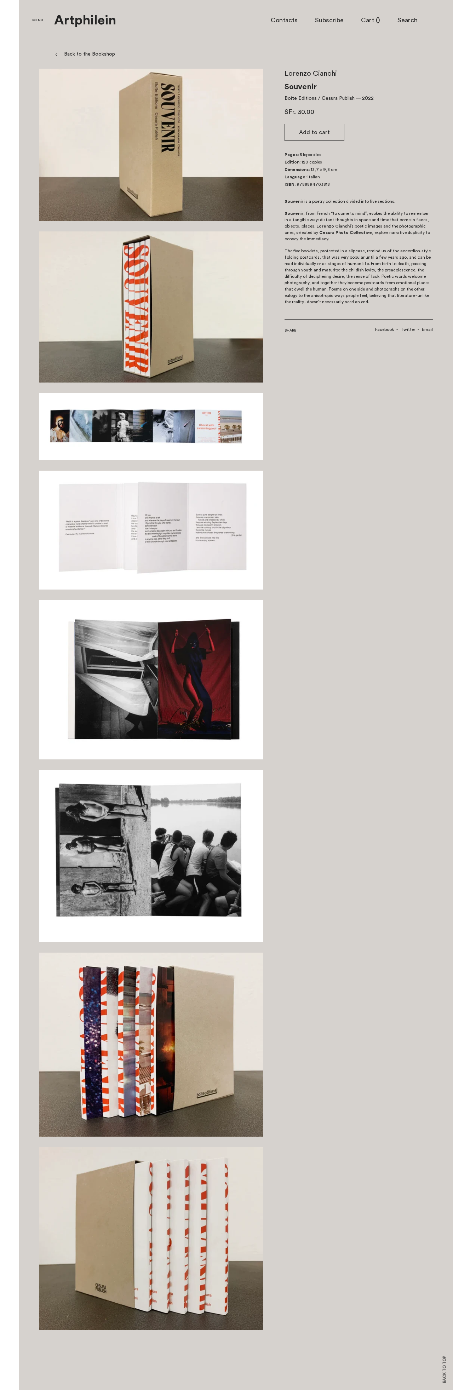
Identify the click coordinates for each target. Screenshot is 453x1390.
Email (427, 329)
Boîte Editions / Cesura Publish (320, 98)
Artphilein (85, 20)
